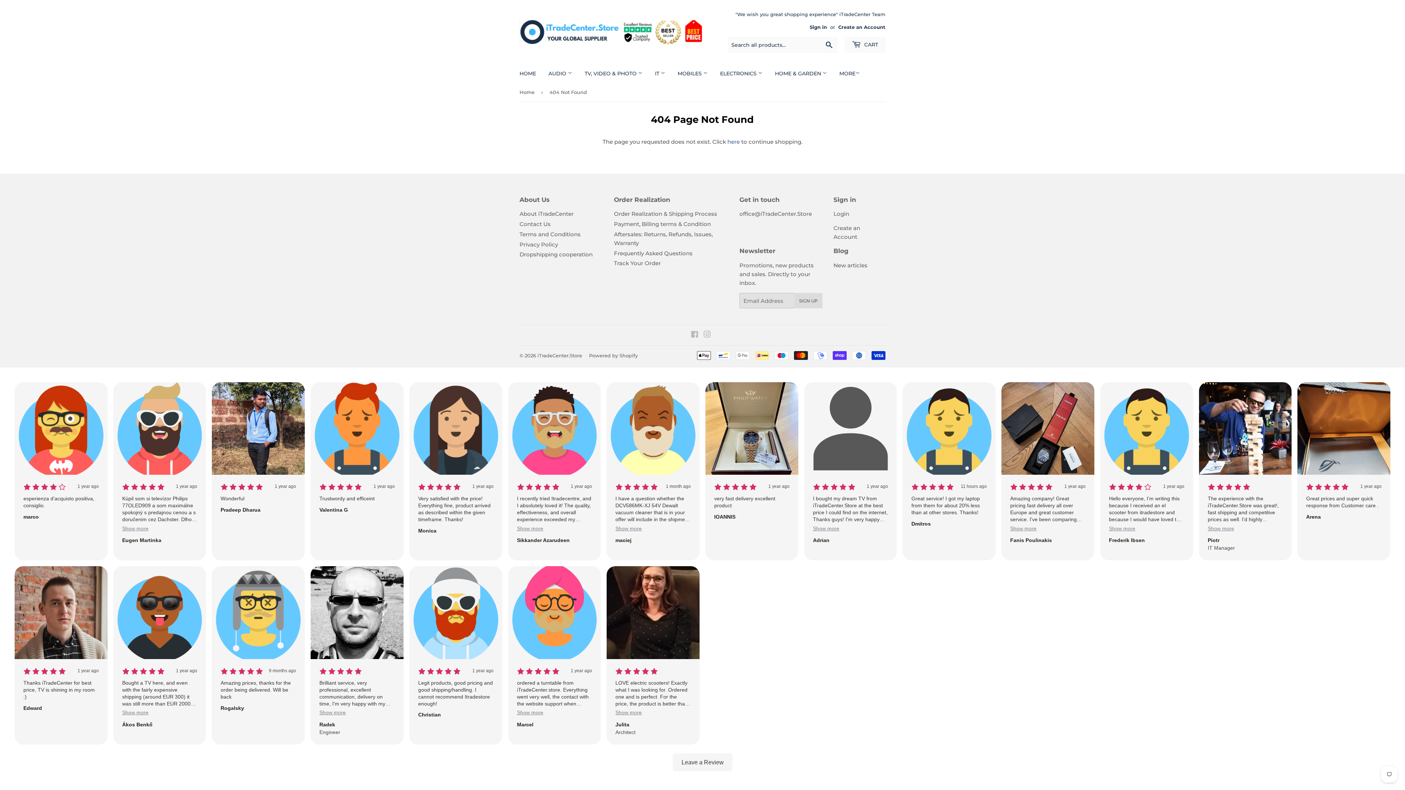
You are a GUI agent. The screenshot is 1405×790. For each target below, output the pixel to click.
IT (658, 73)
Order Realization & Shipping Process (665, 213)
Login (841, 213)
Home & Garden (799, 73)
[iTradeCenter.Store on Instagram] (707, 335)
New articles (850, 265)
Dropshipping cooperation (556, 254)
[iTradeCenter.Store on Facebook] (694, 335)
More (847, 73)
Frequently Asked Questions (653, 253)
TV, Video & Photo (611, 73)
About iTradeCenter (547, 213)
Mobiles (690, 73)
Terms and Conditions (550, 234)
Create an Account (861, 27)
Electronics (739, 73)
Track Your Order (637, 263)
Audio (558, 73)
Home (528, 73)
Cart (870, 44)
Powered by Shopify (613, 355)
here (733, 141)
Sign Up (808, 301)
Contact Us (535, 224)
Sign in (818, 27)
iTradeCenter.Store (559, 355)
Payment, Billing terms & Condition (662, 224)
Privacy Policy (539, 244)
